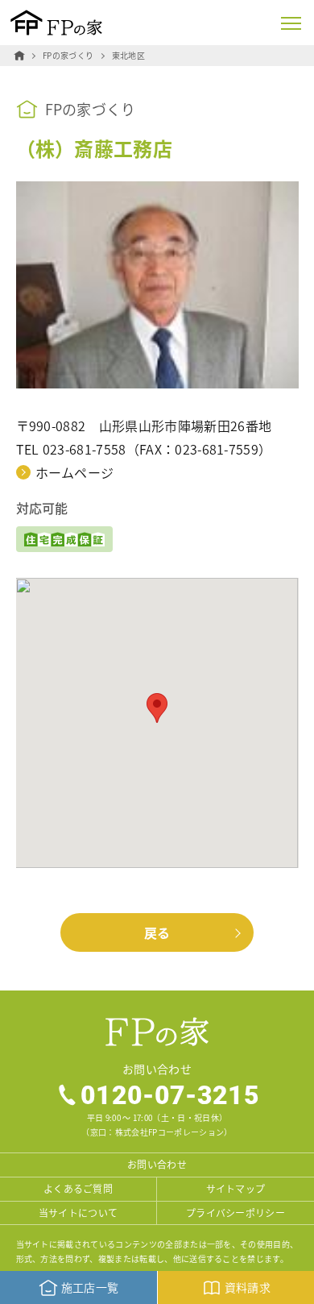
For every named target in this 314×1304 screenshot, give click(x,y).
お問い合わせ (157, 1164)
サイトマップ (236, 1188)
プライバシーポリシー (235, 1212)
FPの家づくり (68, 55)
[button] (157, 708)
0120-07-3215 (170, 1094)
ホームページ (74, 472)
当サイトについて (78, 1212)
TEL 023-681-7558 (71, 449)
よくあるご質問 (78, 1188)
